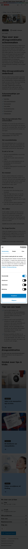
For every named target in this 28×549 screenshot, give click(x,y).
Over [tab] (23, 251)
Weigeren (14, 300)
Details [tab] (14, 251)
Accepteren (14, 295)
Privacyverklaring (11, 267)
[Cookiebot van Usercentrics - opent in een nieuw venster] (20, 247)
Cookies (4, 267)
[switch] (24, 280)
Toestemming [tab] (5, 251)
